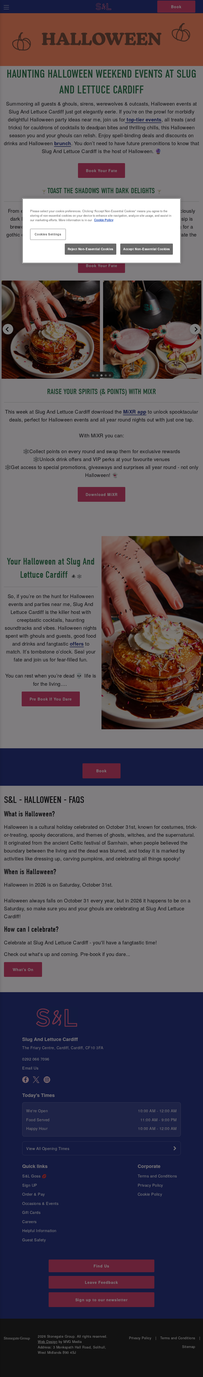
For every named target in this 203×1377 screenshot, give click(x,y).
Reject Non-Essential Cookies (90, 249)
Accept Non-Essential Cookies (146, 249)
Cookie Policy (103, 219)
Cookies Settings (48, 234)
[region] (101, 230)
